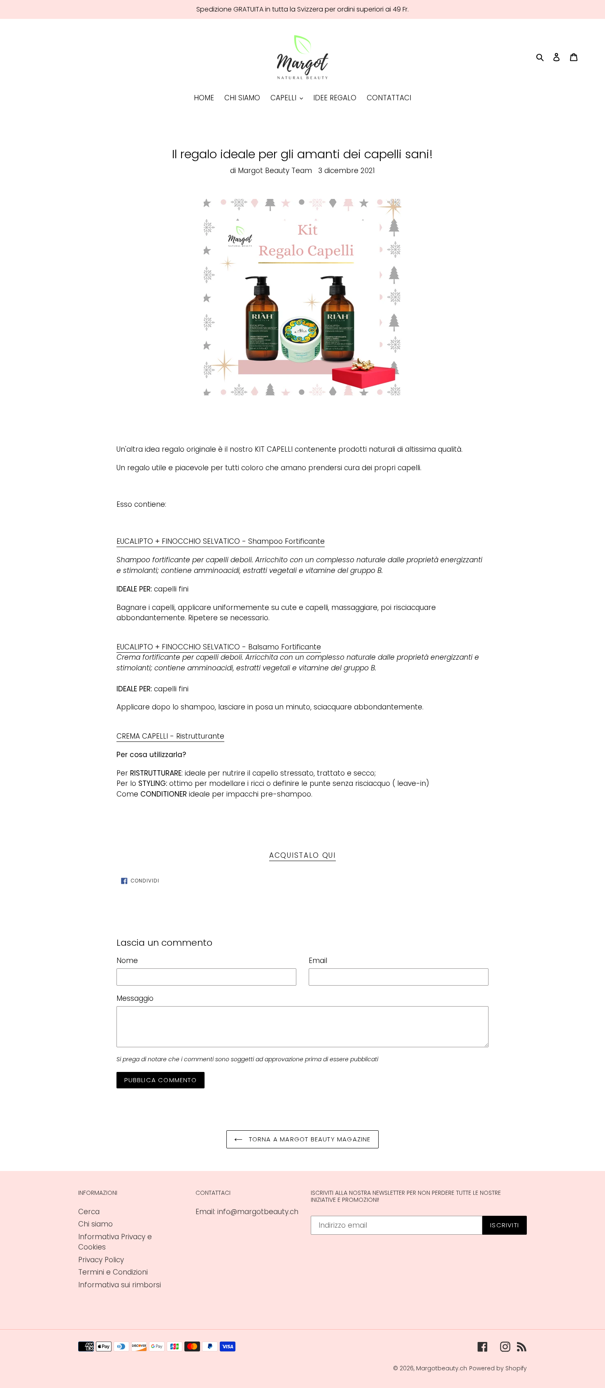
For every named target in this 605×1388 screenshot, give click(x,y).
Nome (127, 960)
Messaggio (135, 998)
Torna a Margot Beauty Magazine (308, 1139)
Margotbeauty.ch (441, 1368)
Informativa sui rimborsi (119, 1285)
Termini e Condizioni (113, 1272)
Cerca (89, 1212)
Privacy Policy (101, 1260)
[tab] (220, 541)
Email (318, 960)
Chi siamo (95, 1224)
